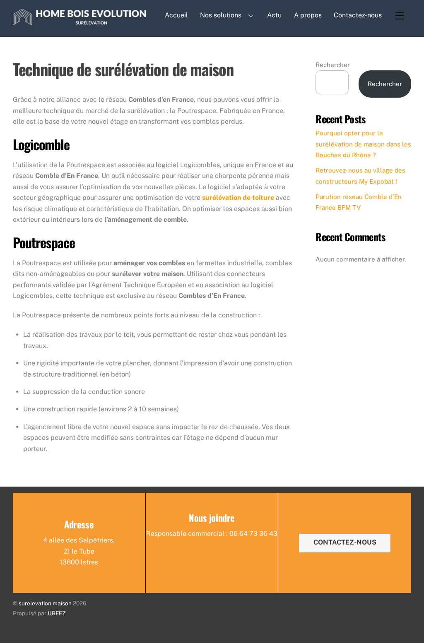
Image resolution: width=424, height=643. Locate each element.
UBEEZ (57, 613)
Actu (274, 15)
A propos (308, 15)
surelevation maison (45, 603)
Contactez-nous (358, 15)
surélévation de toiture (238, 198)
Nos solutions (220, 15)
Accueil (176, 15)
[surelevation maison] (79, 20)
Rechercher (333, 64)
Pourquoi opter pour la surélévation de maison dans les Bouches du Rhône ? (363, 144)
